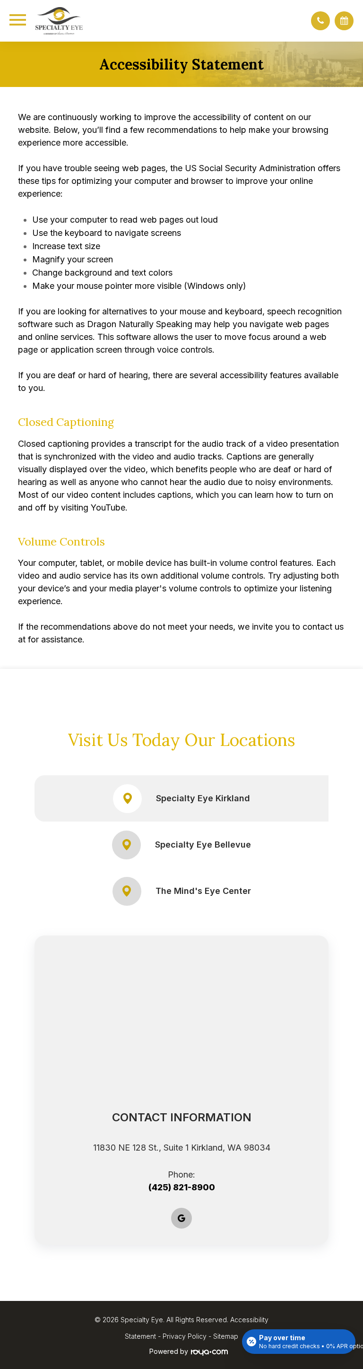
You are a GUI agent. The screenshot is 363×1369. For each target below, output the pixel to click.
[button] (320, 20)
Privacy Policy (185, 1336)
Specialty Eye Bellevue (203, 844)
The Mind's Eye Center (203, 891)
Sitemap (225, 1336)
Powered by (168, 1351)
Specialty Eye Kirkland (203, 798)
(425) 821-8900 (181, 1187)
